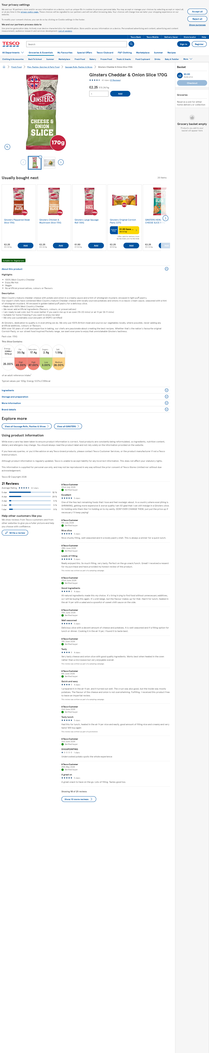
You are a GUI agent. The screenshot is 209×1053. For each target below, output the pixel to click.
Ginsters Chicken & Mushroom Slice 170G (50, 221)
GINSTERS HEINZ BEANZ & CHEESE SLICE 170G (158, 221)
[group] (19, 218)
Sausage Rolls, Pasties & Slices (78, 66)
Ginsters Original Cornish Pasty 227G (123, 221)
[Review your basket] (180, 75)
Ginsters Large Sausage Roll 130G (87, 221)
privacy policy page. (30, 11)
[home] (4, 67)
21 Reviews (115, 80)
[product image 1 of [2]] (42, 112)
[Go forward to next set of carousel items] (165, 218)
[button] (136, 37)
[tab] (35, 163)
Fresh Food (16, 66)
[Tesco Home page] (10, 44)
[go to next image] (61, 162)
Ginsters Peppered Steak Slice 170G (17, 221)
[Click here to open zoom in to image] (7, 147)
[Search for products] (131, 44)
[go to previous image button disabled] (23, 162)
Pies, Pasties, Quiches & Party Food (43, 66)
